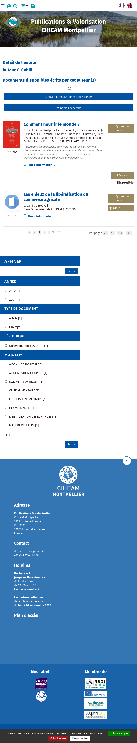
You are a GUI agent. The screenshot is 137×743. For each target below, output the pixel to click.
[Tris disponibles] (69, 87)
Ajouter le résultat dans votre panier (68, 97)
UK (129, 5)
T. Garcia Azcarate (88, 130)
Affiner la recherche (69, 108)
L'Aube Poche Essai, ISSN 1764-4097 (56, 141)
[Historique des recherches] (32, 5)
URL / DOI (119, 208)
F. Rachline (73, 134)
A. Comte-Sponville (47, 130)
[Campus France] (41, 696)
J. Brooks (40, 205)
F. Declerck (68, 130)
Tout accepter (120, 733)
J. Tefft (99, 134)
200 (129, 233)
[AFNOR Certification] (41, 683)
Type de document (21, 308)
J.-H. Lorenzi (44, 134)
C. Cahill (28, 130)
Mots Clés (13, 355)
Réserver (122, 175)
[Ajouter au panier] (111, 128)
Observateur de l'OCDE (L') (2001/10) (53, 209)
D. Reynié (88, 134)
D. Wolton (45, 138)
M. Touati (31, 138)
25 (105, 233)
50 (112, 233)
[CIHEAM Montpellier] (68, 480)
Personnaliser (80, 738)
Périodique (14, 336)
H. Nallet (59, 134)
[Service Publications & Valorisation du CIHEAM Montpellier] (13, 21)
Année (10, 281)
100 (120, 233)
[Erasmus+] (95, 694)
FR (120, 5)
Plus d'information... (41, 165)
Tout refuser (59, 738)
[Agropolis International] (95, 703)
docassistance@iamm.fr (29, 551)
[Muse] (95, 683)
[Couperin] (95, 715)
